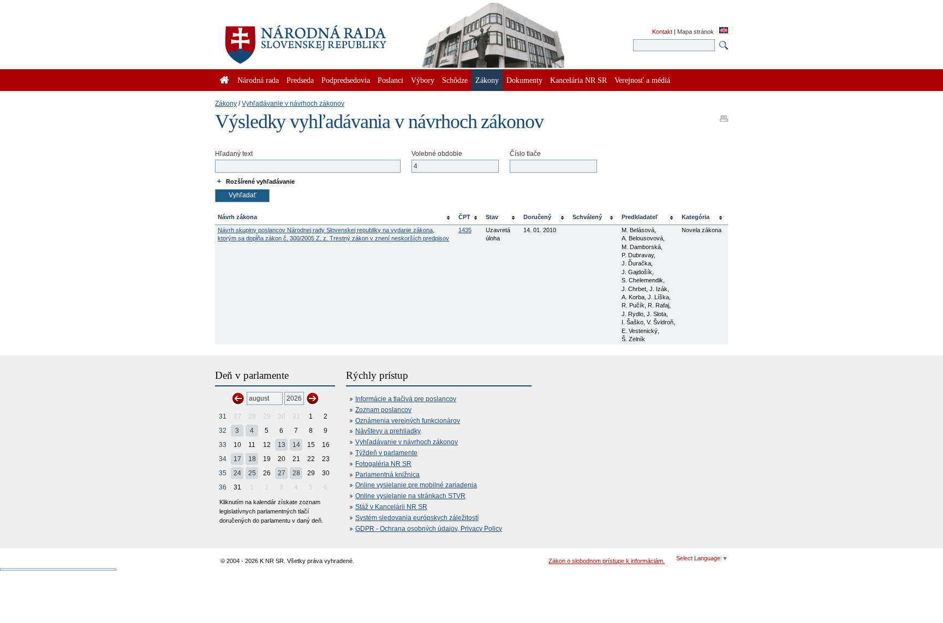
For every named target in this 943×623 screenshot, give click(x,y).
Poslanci (390, 80)
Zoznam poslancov (383, 410)
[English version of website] (723, 31)
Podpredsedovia (345, 80)
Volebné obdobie (436, 154)
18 (252, 459)
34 (222, 459)
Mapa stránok (695, 31)
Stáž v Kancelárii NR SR (391, 507)
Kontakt (662, 31)
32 (222, 430)
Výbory (422, 80)
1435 (465, 230)
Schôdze (455, 80)
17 (237, 459)
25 (252, 473)
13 (281, 445)
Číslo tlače (525, 154)
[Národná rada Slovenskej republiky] (340, 38)
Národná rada (258, 80)
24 (237, 473)
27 (281, 473)
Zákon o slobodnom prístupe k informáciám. (606, 561)
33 (222, 445)
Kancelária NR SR (578, 80)
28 (296, 473)
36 (222, 487)
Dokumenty (524, 80)
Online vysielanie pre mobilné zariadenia (416, 485)
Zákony (226, 103)
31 (222, 416)
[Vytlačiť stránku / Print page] (724, 115)
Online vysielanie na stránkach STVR (410, 496)
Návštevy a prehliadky (388, 431)
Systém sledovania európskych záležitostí (417, 518)
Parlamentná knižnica (387, 475)
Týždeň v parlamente (386, 453)
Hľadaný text (234, 154)
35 (222, 473)
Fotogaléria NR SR (383, 464)
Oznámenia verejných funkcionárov (407, 421)
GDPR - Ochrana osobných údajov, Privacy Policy (428, 529)
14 (296, 445)
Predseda (300, 80)
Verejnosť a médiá (642, 80)
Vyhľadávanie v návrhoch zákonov (293, 103)
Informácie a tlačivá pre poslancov (405, 399)
